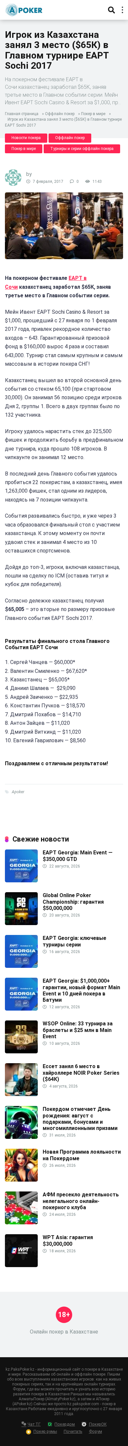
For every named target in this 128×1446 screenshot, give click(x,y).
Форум (95, 1431)
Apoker (18, 792)
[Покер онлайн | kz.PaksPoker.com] (24, 9)
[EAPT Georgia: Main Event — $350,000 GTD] (21, 880)
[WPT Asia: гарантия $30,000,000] (21, 1265)
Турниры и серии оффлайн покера (82, 148)
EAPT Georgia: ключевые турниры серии (74, 941)
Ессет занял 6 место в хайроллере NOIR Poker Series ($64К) (81, 1072)
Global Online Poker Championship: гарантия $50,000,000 (73, 901)
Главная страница (21, 113)
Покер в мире (93, 113)
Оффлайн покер (60, 113)
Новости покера (26, 137)
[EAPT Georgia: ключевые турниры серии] (21, 966)
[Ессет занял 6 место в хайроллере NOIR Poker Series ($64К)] (21, 1094)
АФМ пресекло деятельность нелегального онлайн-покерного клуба (81, 1200)
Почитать (73, 1431)
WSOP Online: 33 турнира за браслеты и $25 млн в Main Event (78, 1029)
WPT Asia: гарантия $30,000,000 (68, 1240)
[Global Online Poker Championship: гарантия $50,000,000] (21, 923)
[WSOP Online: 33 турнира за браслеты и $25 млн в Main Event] (21, 1051)
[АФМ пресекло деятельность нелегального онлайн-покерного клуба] (21, 1222)
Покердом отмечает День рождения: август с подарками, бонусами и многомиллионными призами (80, 1118)
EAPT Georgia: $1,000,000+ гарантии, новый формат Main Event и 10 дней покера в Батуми (81, 990)
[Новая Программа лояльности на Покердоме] (21, 1180)
